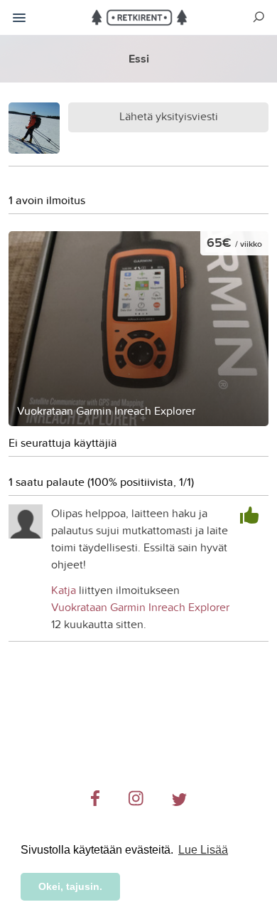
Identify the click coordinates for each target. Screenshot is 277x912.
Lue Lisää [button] (203, 850)
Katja (63, 590)
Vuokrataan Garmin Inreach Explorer (140, 607)
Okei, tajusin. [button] (70, 886)
